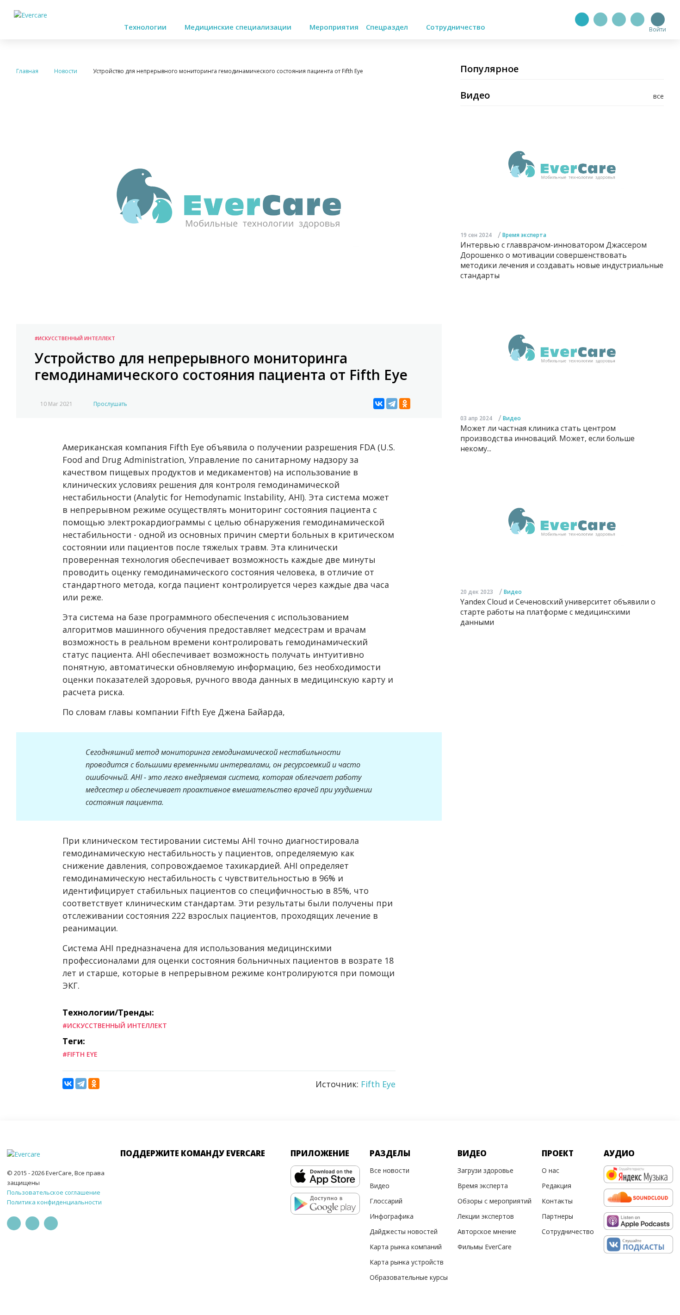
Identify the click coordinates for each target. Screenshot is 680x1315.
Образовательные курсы (409, 1277)
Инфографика (392, 1216)
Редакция (556, 1185)
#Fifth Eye (80, 1054)
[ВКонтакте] (378, 403)
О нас (550, 1170)
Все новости (389, 1170)
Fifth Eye (378, 1084)
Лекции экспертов (485, 1216)
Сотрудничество (455, 26)
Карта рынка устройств (407, 1262)
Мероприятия (334, 26)
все (658, 96)
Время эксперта (524, 235)
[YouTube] (637, 19)
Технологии (146, 26)
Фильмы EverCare (484, 1246)
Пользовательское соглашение (53, 1192)
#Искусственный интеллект (75, 338)
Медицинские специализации (239, 26)
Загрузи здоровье (485, 1170)
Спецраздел (388, 26)
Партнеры (557, 1216)
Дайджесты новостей (404, 1231)
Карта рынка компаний (406, 1246)
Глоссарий (386, 1201)
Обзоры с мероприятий (494, 1201)
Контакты (557, 1201)
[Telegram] (600, 19)
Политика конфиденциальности (54, 1202)
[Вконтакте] (619, 19)
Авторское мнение (486, 1231)
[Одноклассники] (404, 403)
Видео (512, 419)
